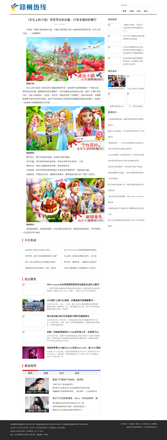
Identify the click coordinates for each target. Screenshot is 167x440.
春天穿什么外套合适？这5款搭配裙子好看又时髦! (71, 388)
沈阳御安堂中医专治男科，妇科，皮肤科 (40, 268)
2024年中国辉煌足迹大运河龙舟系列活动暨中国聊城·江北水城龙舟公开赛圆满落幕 (133, 50)
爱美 (125, 11)
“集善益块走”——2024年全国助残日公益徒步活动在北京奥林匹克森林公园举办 (126, 146)
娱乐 (146, 11)
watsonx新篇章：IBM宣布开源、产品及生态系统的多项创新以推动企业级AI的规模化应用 (126, 158)
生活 (139, 11)
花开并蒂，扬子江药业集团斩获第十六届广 (41, 256)
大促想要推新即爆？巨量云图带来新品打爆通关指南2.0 (126, 122)
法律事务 (154, 424)
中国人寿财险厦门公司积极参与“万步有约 (80, 268)
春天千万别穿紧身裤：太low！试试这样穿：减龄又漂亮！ (75, 398)
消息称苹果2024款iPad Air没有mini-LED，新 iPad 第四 (74, 348)
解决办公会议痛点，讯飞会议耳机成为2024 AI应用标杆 (126, 134)
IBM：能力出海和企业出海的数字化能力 (40, 262)
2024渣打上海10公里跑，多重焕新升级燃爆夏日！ (71, 300)
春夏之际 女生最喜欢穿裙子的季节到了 (67, 410)
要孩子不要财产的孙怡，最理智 (68, 379)
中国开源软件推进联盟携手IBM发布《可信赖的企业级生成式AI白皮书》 (133, 61)
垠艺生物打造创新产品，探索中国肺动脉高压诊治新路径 (126, 187)
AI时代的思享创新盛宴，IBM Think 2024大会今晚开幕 (126, 199)
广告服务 (131, 424)
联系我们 (146, 424)
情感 (132, 11)
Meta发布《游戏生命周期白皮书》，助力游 (80, 256)
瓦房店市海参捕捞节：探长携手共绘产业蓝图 (125, 167)
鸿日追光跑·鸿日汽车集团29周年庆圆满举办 (68, 316)
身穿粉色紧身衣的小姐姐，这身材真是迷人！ (70, 406)
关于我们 (124, 424)
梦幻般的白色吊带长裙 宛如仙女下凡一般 (68, 403)
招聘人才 (139, 424)
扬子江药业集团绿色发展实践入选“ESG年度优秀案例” (126, 223)
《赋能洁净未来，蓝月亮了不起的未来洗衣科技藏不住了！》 (133, 28)
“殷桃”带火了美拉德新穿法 (63, 384)
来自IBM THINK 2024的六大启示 (37, 250)
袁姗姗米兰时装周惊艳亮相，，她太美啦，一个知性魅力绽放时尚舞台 (75, 391)
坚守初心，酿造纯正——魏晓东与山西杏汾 (80, 262)
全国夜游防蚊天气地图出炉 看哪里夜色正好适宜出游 (126, 211)
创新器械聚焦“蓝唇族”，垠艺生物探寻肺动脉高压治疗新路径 (126, 176)
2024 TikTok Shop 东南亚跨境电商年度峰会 (80, 250)
